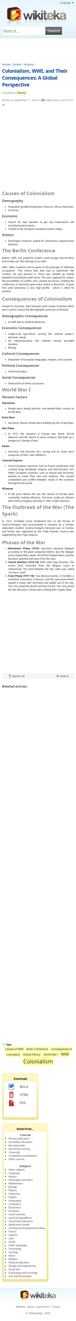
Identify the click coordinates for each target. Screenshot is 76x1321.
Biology (13, 1187)
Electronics (15, 1207)
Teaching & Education (21, 1221)
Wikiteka (20, 1306)
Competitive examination (23, 1155)
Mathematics (16, 1183)
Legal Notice (43, 1306)
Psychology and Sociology (23, 1273)
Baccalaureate (17, 1145)
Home (6, 64)
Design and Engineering (22, 1266)
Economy (14, 1211)
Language (14, 1173)
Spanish (13, 1235)
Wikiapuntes (36, 1313)
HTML (24, 1095)
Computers (15, 1204)
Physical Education (19, 1262)
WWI (65, 1054)
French (12, 1231)
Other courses (17, 1159)
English (13, 1197)
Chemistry (14, 1193)
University (14, 1152)
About (30, 1306)
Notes (17, 64)
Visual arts (14, 1269)
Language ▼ (67, 2)
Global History (32, 1054)
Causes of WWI (14, 1049)
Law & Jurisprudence (20, 1218)
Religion (13, 1259)
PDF (23, 1103)
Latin (11, 1238)
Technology (15, 1248)
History (29, 64)
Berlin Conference (37, 1049)
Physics (13, 1190)
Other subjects (17, 1169)
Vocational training (19, 1149)
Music (12, 1255)
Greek (12, 1242)
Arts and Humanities (20, 1276)
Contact (55, 1306)
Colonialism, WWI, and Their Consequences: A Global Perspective (34, 77)
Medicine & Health (19, 1224)
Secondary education (20, 1142)
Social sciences (17, 1214)
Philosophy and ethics (21, 1180)
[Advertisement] (38, 49)
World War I (51, 1054)
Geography (15, 1200)
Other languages (18, 1245)
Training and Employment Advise (27, 1228)
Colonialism (38, 1061)
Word (24, 1086)
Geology (13, 1252)
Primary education (19, 1138)
